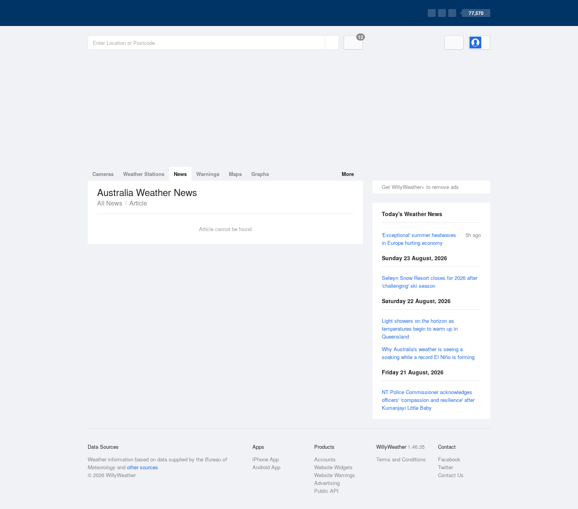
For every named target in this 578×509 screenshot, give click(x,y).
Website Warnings (334, 475)
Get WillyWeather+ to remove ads (420, 187)
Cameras (103, 174)
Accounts (325, 459)
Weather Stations (143, 174)
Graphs (260, 174)
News (180, 174)
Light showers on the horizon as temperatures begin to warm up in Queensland (420, 328)
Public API (326, 490)
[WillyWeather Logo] (125, 13)
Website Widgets (333, 467)
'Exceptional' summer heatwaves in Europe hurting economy (419, 238)
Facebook (449, 459)
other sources (142, 467)
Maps (235, 174)
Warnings (207, 174)
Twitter (445, 467)
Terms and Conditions (401, 459)
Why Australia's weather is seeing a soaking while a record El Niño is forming (428, 353)
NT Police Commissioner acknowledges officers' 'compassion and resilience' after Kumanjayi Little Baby (428, 399)
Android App (266, 467)
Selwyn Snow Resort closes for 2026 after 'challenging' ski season (429, 281)
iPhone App (265, 459)
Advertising (327, 483)
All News (109, 202)
